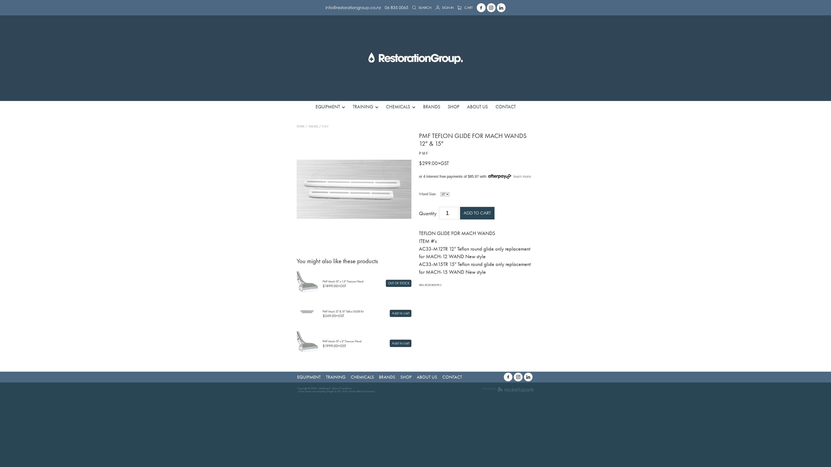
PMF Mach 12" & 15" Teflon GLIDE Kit (343, 311)
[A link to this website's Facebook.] (481, 7)
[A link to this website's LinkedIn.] (501, 7)
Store (300, 126)
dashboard (324, 388)
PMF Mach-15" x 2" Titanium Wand (342, 341)
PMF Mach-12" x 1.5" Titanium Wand (343, 281)
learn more (522, 176)
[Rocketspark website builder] (508, 390)
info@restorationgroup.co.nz (353, 7)
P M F (325, 126)
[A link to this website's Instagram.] (491, 7)
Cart (468, 8)
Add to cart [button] (477, 213)
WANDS (313, 126)
